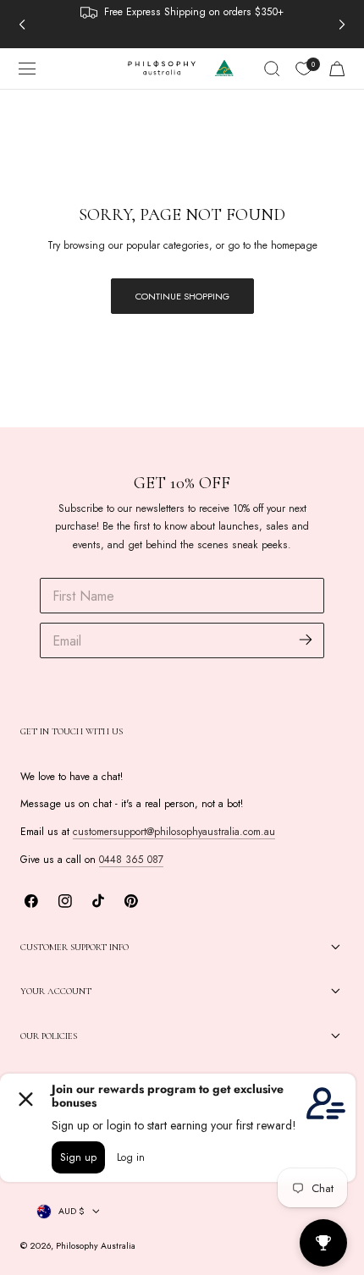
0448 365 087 (131, 859)
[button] (27, 68)
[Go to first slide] (342, 24)
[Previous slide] (22, 24)
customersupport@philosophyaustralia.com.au (174, 831)
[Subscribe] (306, 639)
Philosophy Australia (95, 1245)
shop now (137, 13)
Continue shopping (182, 296)
